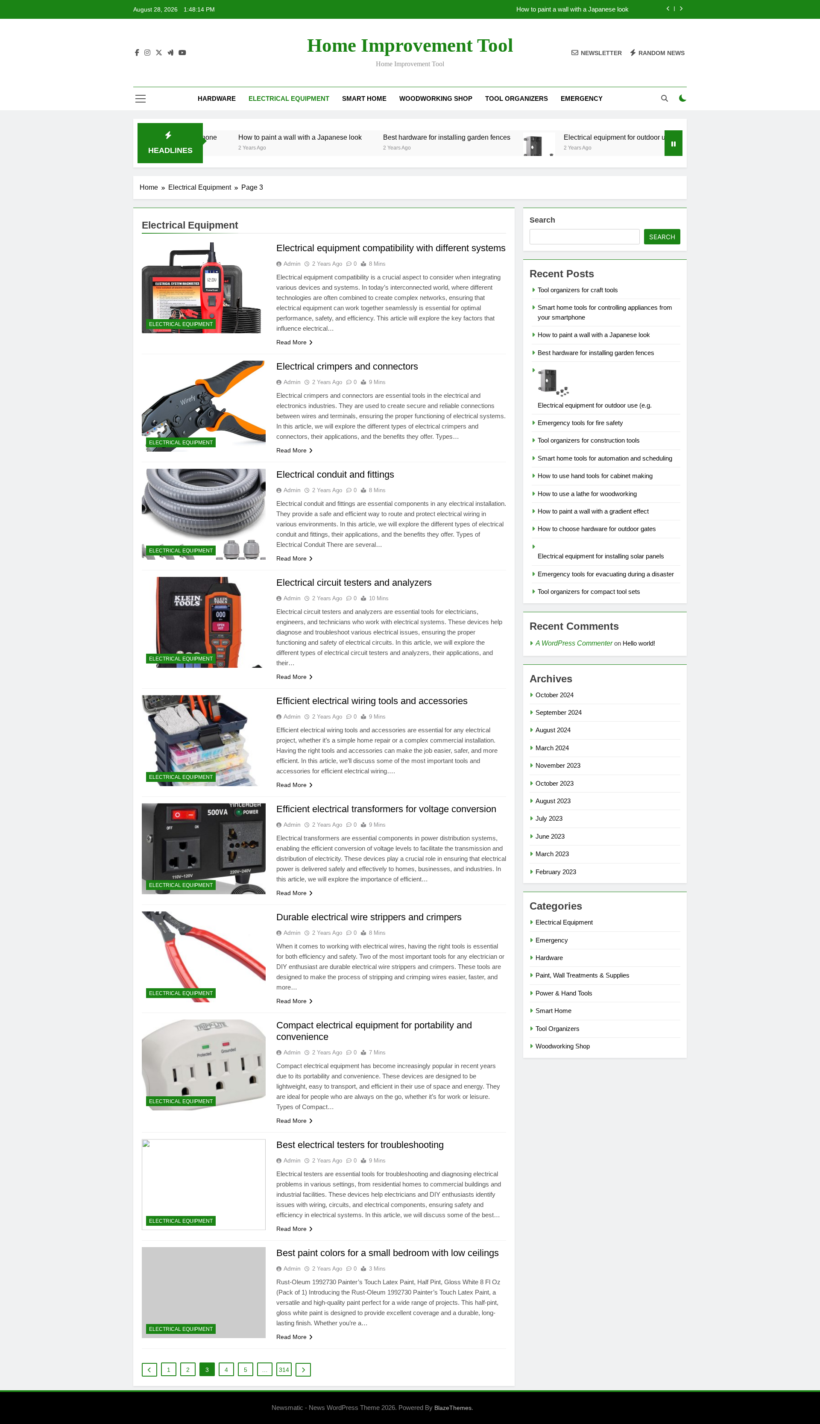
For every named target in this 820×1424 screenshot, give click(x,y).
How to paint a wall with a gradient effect (593, 511)
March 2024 (552, 748)
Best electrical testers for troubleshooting (360, 1144)
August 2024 (553, 730)
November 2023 (558, 765)
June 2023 (550, 836)
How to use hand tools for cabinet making (595, 475)
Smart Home (364, 98)
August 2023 (553, 800)
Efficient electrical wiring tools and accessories (372, 701)
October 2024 (555, 695)
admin (292, 263)
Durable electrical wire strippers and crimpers (369, 917)
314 (284, 1369)
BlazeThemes (453, 1407)
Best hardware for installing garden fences (397, 137)
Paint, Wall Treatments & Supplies (583, 975)
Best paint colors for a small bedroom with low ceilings (387, 1253)
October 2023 (555, 783)
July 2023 (549, 818)
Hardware (217, 98)
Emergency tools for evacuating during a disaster (606, 574)
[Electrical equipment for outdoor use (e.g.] (490, 148)
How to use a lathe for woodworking (587, 493)
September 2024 (559, 712)
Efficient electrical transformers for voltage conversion (386, 809)
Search (542, 220)
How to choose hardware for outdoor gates (597, 528)
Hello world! (639, 643)
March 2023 (552, 853)
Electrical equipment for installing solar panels (601, 556)
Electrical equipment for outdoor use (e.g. (576, 137)
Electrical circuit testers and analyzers (354, 582)
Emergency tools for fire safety (580, 422)
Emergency (582, 98)
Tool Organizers (516, 98)
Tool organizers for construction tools (589, 440)
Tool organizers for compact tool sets (589, 591)
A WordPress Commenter (574, 643)
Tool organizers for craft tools (578, 290)
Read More (291, 342)
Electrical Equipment (289, 98)
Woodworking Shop (435, 98)
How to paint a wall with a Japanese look (572, 9)
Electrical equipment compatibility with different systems (391, 248)
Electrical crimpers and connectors (347, 366)
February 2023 (556, 871)
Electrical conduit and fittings (335, 474)
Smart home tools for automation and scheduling (605, 458)
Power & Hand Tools (564, 993)
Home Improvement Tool (410, 45)
